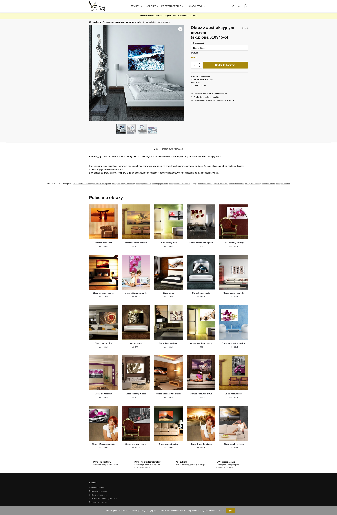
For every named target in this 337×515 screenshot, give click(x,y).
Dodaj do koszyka (225, 65)
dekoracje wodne (205, 184)
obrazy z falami (268, 184)
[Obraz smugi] (168, 272)
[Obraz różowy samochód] (103, 423)
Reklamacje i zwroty (98, 502)
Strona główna (95, 22)
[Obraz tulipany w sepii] (136, 372)
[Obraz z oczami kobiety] (103, 272)
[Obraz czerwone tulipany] (201, 221)
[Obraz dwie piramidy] (168, 423)
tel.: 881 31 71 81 (190, 16)
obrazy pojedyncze (160, 184)
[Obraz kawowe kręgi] (168, 322)
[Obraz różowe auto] (233, 372)
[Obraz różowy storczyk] (233, 221)
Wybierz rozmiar (101, 245)
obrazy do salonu (221, 184)
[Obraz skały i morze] (246, 28)
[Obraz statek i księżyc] (233, 423)
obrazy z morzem (283, 184)
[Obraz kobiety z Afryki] (233, 272)
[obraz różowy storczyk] (136, 272)
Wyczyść (194, 53)
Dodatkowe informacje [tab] (172, 149)
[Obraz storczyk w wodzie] (233, 322)
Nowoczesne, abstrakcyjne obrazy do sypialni (122, 22)
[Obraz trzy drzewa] (103, 372)
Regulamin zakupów (98, 491)
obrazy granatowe (143, 184)
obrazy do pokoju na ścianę (123, 184)
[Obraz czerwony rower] (136, 423)
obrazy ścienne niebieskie (179, 184)
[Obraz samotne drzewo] (136, 221)
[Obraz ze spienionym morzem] (243, 28)
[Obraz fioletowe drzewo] (201, 372)
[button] (180, 29)
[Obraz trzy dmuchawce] (201, 322)
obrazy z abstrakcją (253, 184)
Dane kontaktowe (96, 487)
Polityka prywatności (98, 495)
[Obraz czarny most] (168, 221)
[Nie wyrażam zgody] (333, 510)
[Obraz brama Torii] (103, 221)
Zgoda (230, 511)
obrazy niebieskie (236, 184)
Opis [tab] (156, 149)
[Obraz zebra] (136, 322)
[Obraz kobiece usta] (201, 272)
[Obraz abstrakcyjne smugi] (168, 372)
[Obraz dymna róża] (103, 322)
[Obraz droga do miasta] (201, 423)
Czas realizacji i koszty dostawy (103, 498)
